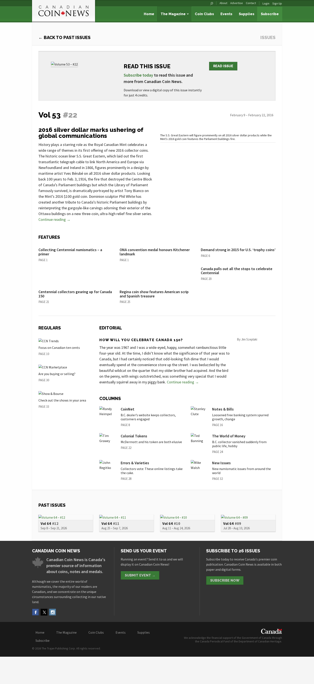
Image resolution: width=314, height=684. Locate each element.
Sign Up (277, 3)
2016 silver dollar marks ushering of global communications (90, 132)
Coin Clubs (204, 14)
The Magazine (173, 14)
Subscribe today (138, 75)
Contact (251, 3)
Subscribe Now (224, 580)
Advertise (236, 3)
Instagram (52, 612)
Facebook (35, 612)
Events (226, 14)
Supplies (246, 14)
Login (266, 3)
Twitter (44, 612)
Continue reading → (54, 219)
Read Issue (223, 66)
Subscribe (270, 14)
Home (149, 14)
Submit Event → (140, 575)
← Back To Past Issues (64, 37)
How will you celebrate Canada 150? (141, 340)
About (223, 3)
